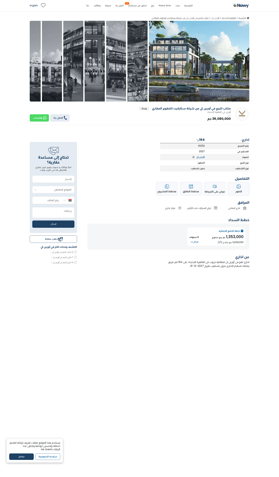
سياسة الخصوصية (48, 456)
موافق (21, 456)
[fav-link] (43, 5)
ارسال (53, 224)
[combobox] (56, 189)
